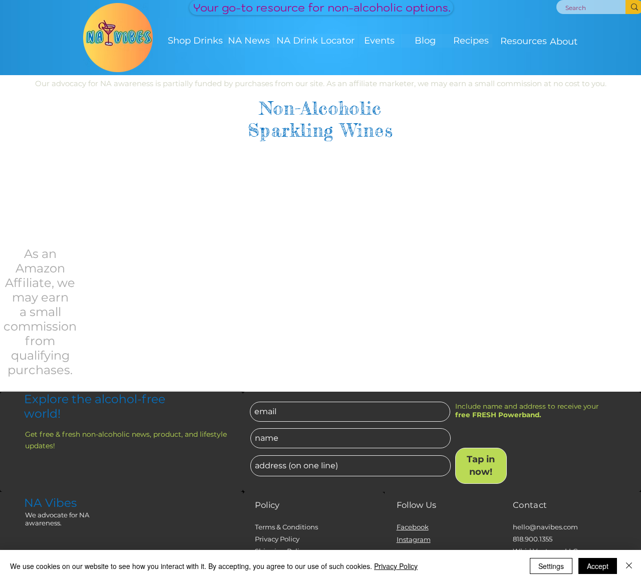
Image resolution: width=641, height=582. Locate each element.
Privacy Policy (277, 539)
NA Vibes (50, 503)
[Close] (629, 566)
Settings (551, 566)
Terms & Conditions (286, 527)
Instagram (414, 539)
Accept (597, 566)
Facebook (413, 527)
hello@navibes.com (545, 527)
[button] (195, 41)
